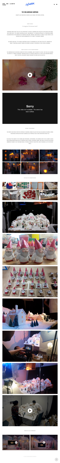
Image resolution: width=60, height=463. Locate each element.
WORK (7, 3)
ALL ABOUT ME (12, 3)
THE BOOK (4, 5)
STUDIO (3, 3)
